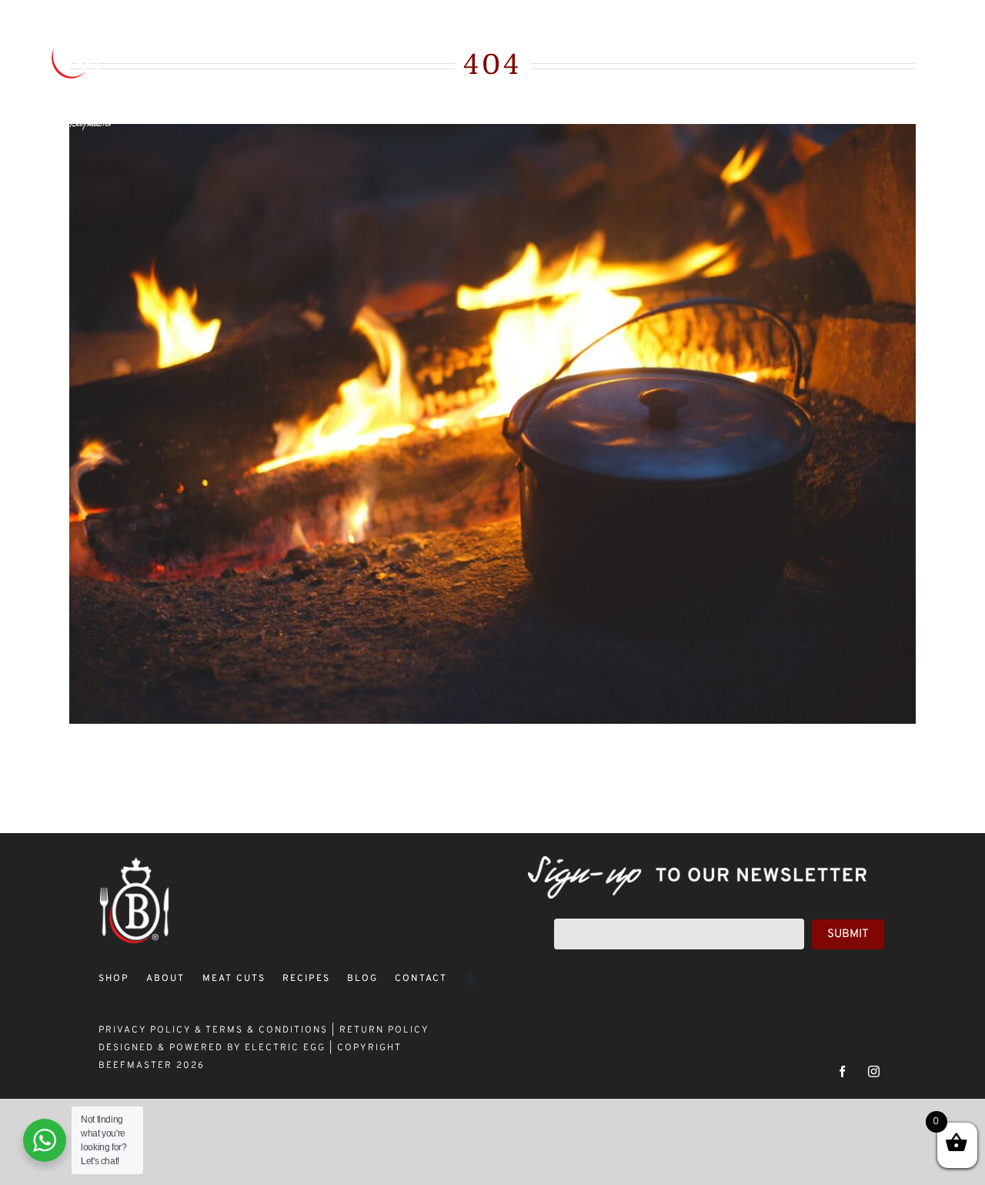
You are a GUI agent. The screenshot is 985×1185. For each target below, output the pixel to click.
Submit (848, 934)
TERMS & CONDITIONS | (272, 1030)
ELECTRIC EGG (285, 1048)
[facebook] (843, 1071)
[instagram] (874, 1071)
